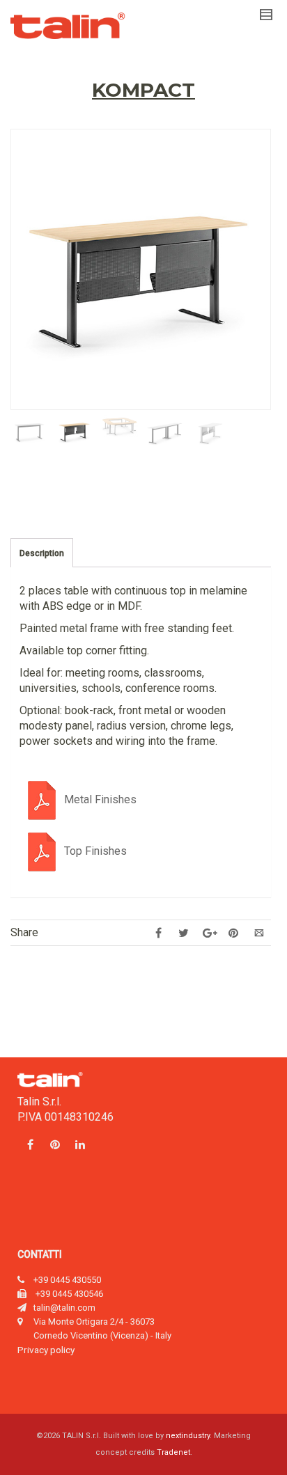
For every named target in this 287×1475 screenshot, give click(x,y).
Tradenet (173, 1452)
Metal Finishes (100, 799)
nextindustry (188, 1435)
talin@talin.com (64, 1307)
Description (42, 553)
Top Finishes (95, 851)
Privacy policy (46, 1349)
